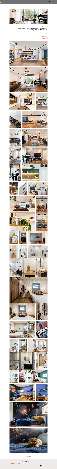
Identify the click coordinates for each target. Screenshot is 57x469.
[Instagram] (49, 1)
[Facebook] (48, 1)
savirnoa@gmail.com (42, 463)
